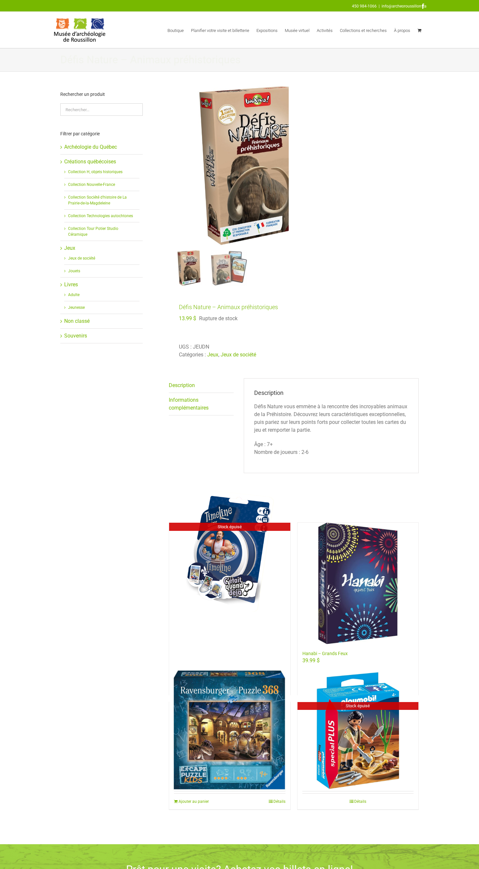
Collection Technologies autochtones (100, 216)
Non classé (77, 321)
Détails (279, 801)
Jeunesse (76, 307)
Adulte (74, 294)
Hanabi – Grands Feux (325, 653)
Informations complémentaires (189, 404)
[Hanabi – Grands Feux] (358, 583)
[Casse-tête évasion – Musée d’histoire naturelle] (229, 730)
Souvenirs (75, 336)
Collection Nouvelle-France (91, 184)
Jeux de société (238, 355)
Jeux (212, 355)
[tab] (201, 385)
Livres (71, 284)
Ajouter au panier (194, 801)
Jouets (74, 271)
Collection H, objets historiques (95, 172)
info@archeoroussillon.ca (404, 6)
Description (182, 385)
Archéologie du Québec (90, 147)
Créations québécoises (90, 161)
